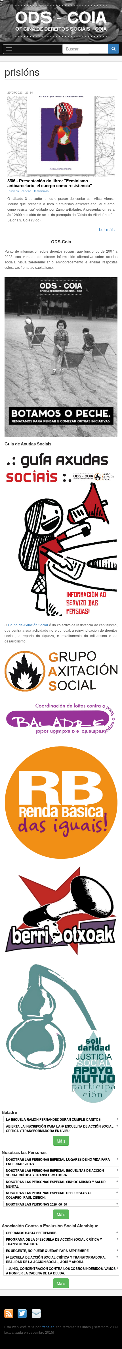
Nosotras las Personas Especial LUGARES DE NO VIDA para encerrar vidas (58, 1161)
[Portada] (61, 21)
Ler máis (107, 229)
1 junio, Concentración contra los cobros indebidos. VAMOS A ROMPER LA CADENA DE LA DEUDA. (60, 1270)
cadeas (26, 191)
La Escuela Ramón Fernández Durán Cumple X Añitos (53, 1119)
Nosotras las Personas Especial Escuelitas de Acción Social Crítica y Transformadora (55, 1172)
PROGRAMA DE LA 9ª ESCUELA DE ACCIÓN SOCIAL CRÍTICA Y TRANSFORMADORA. (54, 1241)
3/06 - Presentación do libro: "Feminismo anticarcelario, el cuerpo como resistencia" (49, 183)
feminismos (41, 191)
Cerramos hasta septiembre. (31, 1232)
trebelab (48, 1327)
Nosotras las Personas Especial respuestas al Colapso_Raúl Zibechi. (49, 1195)
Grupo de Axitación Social (28, 625)
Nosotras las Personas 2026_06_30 (36, 1204)
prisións (14, 191)
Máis (61, 1141)
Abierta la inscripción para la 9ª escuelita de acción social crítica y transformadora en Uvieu (59, 1128)
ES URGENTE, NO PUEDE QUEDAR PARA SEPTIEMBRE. (47, 1250)
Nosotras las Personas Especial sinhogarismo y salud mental (56, 1184)
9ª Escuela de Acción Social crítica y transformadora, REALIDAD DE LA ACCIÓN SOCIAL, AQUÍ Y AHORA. (56, 1259)
